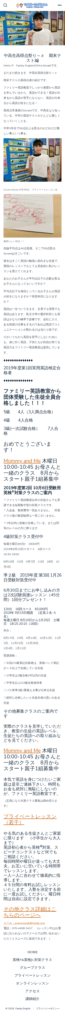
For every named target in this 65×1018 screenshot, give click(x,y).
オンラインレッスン (32, 983)
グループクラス (32, 967)
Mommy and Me (22, 461)
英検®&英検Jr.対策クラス (32, 960)
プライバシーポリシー (48, 1008)
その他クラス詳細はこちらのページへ (30, 912)
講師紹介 (33, 999)
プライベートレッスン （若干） (30, 819)
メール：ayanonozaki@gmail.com (24, 923)
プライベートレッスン (32, 975)
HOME (33, 952)
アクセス (32, 991)
